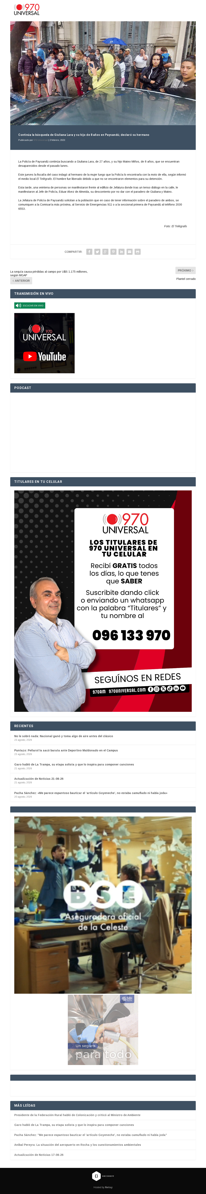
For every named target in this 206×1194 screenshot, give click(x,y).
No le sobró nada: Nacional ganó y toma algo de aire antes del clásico (63, 736)
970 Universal (40, 140)
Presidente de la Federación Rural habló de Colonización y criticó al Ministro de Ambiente (77, 1115)
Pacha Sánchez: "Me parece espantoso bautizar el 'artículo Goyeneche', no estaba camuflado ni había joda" (90, 1135)
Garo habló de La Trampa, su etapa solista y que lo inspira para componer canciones (74, 764)
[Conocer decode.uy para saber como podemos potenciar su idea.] (103, 1176)
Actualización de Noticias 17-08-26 (38, 1154)
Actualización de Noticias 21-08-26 (38, 778)
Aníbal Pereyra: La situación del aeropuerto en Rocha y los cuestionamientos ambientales (77, 1144)
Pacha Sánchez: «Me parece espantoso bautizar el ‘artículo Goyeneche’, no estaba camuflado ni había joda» (90, 793)
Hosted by (103, 1187)
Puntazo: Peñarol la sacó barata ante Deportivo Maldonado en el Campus (66, 750)
